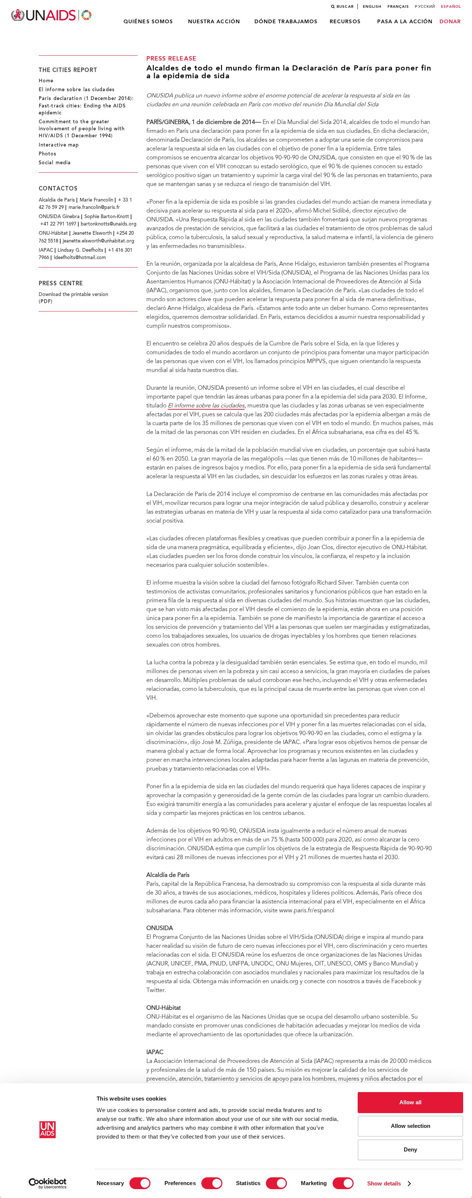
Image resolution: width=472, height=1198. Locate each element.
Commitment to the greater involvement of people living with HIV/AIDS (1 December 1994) (82, 129)
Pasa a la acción (405, 21)
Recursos (345, 21)
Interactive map (59, 145)
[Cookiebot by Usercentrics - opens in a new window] (47, 1183)
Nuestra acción (214, 21)
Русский (425, 6)
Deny (410, 1149)
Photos (48, 154)
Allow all (410, 1102)
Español (451, 6)
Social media (55, 163)
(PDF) (46, 302)
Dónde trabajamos (286, 21)
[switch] (211, 1183)
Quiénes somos (148, 21)
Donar (450, 21)
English (372, 6)
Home (46, 81)
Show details (384, 1183)
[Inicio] (52, 15)
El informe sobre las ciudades (77, 90)
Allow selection (410, 1126)
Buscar (345, 6)
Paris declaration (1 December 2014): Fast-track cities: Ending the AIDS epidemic (86, 106)
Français (398, 6)
